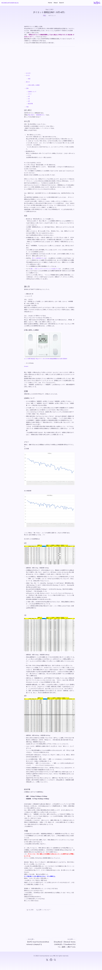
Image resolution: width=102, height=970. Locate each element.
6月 (29, 96)
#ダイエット (52, 15)
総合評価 (30, 103)
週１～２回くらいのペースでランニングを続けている (45, 268)
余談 (29, 78)
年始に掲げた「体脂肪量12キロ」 (37, 115)
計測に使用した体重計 (34, 85)
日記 (44, 15)
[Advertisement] (49, 59)
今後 (27, 106)
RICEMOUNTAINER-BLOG (10, 3)
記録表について (32, 91)
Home (50, 3)
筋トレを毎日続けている (38, 258)
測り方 (28, 82)
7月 (29, 98)
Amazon (26, 366)
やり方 (28, 75)
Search (61, 3)
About (56, 3)
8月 (29, 101)
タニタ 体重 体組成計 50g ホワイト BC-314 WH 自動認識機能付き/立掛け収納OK (45, 358)
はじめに (28, 73)
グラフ (30, 94)
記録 (27, 88)
